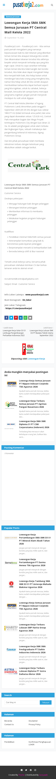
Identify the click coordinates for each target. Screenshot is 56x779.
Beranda (8, 720)
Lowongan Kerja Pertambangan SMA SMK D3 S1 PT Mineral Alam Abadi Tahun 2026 (35, 539)
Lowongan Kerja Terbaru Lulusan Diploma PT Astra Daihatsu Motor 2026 (32, 671)
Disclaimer (33, 720)
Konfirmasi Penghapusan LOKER (40, 743)
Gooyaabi (43, 775)
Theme (22, 775)
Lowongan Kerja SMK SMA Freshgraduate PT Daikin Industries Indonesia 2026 (32, 649)
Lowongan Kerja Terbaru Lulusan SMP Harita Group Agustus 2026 (32, 627)
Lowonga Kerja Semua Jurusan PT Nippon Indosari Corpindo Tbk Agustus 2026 (35, 383)
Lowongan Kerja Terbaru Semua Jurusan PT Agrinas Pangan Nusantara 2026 (33, 403)
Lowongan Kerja (36, 358)
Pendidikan (9, 742)
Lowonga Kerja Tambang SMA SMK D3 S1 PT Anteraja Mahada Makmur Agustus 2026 (35, 584)
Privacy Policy (34, 724)
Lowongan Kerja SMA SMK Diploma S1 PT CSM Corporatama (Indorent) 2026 (34, 424)
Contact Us (9, 724)
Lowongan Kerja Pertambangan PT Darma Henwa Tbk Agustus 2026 (32, 562)
